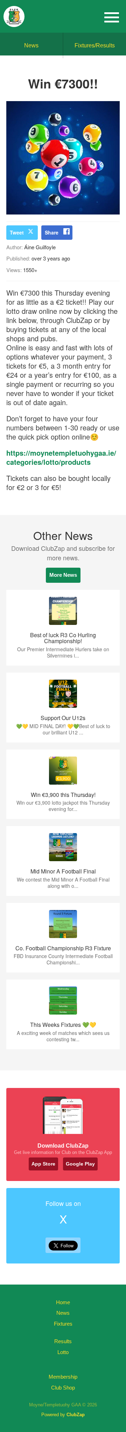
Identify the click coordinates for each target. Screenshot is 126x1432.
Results (63, 1341)
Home (63, 1302)
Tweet (17, 232)
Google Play (80, 1164)
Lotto (63, 1352)
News (31, 45)
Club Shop (63, 1388)
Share (51, 232)
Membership (63, 1377)
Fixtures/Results (95, 45)
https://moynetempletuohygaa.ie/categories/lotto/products (61, 457)
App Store (43, 1164)
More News (63, 575)
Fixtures (63, 1324)
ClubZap (75, 1414)
